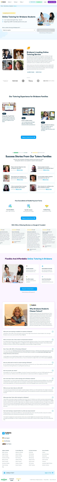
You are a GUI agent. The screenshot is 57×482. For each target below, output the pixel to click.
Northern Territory (45, 465)
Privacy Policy (46, 479)
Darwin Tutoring (18, 465)
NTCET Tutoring (32, 465)
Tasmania (44, 461)
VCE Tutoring (31, 454)
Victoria (43, 452)
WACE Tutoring (31, 459)
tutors (20, 372)
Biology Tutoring (5, 459)
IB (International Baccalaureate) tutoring (44, 350)
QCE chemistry (15, 353)
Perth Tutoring (18, 457)
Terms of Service (53, 479)
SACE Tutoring (31, 461)
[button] (10, 2)
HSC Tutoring (31, 455)
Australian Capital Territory (47, 463)
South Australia (45, 459)
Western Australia (45, 457)
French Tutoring (5, 465)
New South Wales (45, 454)
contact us (50, 357)
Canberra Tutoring (19, 463)
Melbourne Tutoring (19, 452)
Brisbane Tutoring (19, 455)
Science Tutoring (5, 455)
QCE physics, (9, 353)
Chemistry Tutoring (5, 457)
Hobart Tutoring (18, 461)
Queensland (44, 455)
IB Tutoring (31, 452)
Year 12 (23, 334)
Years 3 (17, 342)
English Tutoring (5, 454)
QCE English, (46, 352)
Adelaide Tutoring (19, 459)
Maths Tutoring (5, 452)
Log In (45, 1)
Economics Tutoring (5, 463)
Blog (3, 466)
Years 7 (24, 342)
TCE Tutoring (31, 463)
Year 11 (31, 342)
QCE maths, (40, 352)
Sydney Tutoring (18, 454)
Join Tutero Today (52, 1)
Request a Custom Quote (27, 137)
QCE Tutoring (31, 457)
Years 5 (27, 400)
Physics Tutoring (5, 461)
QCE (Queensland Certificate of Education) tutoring (23, 350)
